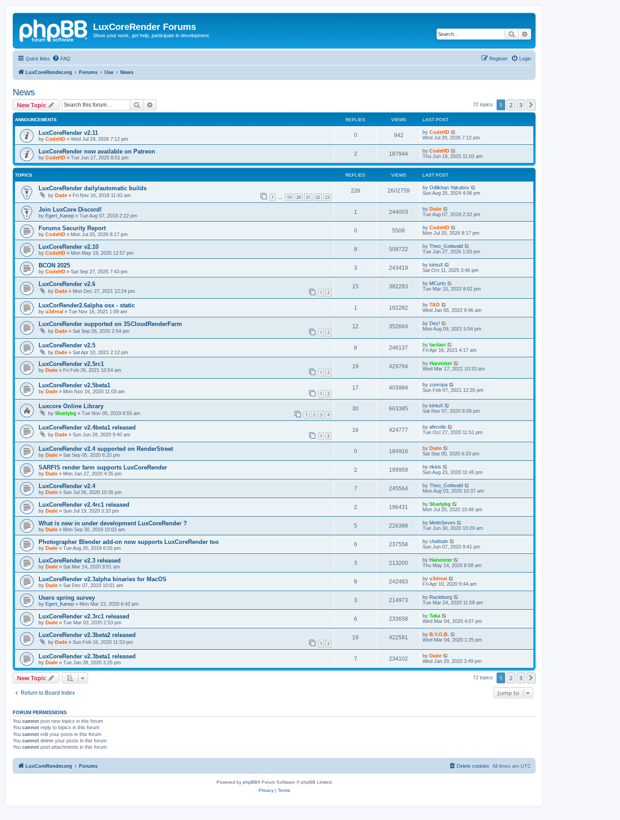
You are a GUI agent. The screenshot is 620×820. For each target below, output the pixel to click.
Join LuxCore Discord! (70, 209)
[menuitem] (61, 58)
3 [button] (520, 105)
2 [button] (510, 105)
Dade (61, 195)
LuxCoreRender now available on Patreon (97, 151)
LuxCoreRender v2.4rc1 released (84, 504)
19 (289, 197)
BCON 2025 (54, 265)
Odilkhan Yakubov (449, 187)
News (24, 92)
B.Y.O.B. (439, 634)
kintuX (436, 264)
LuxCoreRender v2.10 (68, 246)
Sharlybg (65, 413)
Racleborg (440, 597)
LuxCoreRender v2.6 (67, 284)
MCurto (437, 283)
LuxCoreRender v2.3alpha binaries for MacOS (103, 579)
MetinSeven (442, 522)
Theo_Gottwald (446, 246)
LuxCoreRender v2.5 (67, 345)
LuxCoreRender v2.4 (67, 486)
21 (308, 197)
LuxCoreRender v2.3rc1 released (84, 616)
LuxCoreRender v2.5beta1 (74, 385)
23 (327, 197)
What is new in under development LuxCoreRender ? (113, 523)
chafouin (438, 541)
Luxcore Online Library (71, 406)
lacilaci (437, 344)
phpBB (250, 782)
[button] (531, 104)
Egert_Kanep (59, 215)
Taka (434, 615)
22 (317, 197)
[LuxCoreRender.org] (54, 29)
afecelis (437, 427)
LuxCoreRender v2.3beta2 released (87, 635)
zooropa (438, 384)
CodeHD (55, 139)
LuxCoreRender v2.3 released (80, 560)
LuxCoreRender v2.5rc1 (71, 364)
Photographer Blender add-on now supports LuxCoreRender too (129, 541)
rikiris (435, 466)
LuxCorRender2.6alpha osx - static (87, 305)
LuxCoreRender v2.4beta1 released (87, 427)
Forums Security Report (72, 228)
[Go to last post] (454, 132)
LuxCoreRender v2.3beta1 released (87, 656)
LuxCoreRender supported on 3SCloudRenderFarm (110, 324)
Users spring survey (67, 597)
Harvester (440, 363)
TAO (434, 304)
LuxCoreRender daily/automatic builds (93, 188)
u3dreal (54, 311)
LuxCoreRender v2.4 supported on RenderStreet (106, 448)
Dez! (434, 323)
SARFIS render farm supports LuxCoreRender (103, 467)
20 (298, 197)
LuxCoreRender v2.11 (68, 132)
